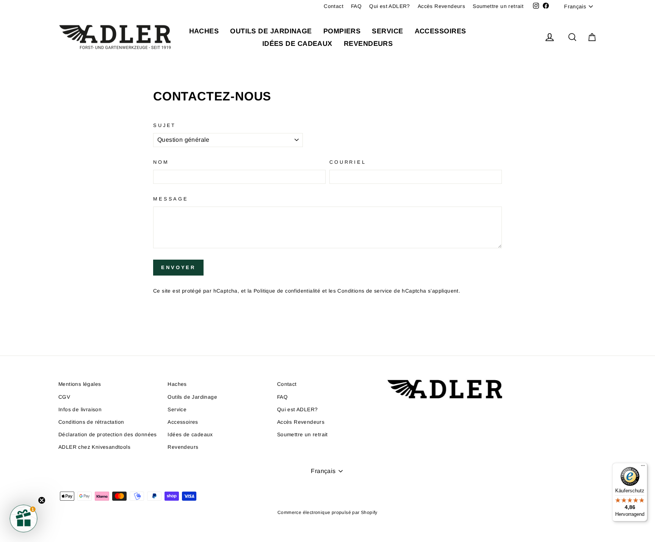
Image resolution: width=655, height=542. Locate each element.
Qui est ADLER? (389, 6)
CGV (64, 397)
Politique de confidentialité (287, 291)
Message (170, 199)
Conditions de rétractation (91, 422)
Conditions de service (364, 291)
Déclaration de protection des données (107, 434)
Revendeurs (368, 43)
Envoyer (178, 267)
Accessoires (440, 31)
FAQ (356, 6)
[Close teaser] (41, 500)
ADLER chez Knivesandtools (94, 447)
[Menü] (642, 467)
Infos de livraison (80, 409)
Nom (161, 162)
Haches (204, 31)
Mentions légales (79, 384)
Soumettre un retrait (498, 6)
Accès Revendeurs (441, 6)
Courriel (347, 162)
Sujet (164, 125)
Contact (333, 6)
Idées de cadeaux (297, 43)
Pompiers (342, 31)
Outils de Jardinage (271, 31)
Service (387, 31)
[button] (23, 518)
